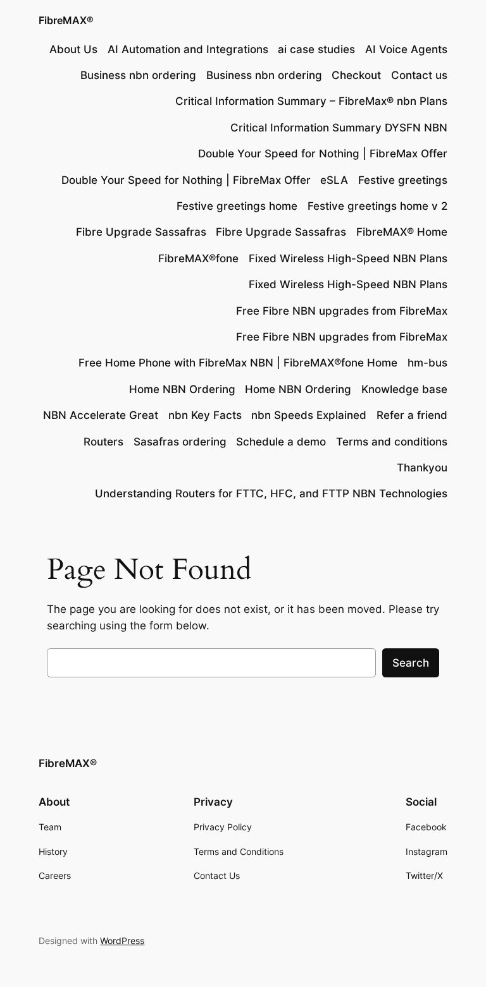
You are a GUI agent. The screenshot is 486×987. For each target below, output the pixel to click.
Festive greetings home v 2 (377, 206)
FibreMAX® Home (401, 232)
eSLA (334, 180)
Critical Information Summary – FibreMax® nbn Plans (311, 101)
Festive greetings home (237, 206)
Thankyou (422, 467)
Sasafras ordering (180, 441)
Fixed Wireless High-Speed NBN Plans (348, 258)
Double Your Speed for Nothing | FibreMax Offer (322, 153)
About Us (73, 49)
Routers (103, 441)
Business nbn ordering (138, 75)
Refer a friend (412, 415)
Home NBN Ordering (182, 389)
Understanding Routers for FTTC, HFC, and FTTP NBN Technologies (271, 493)
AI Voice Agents (406, 49)
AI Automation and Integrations (188, 49)
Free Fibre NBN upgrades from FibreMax (341, 311)
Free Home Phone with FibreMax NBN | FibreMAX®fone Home (237, 362)
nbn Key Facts (205, 415)
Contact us (419, 75)
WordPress (122, 940)
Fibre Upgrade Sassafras (141, 232)
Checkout (356, 75)
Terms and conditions (391, 441)
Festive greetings (402, 180)
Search (410, 663)
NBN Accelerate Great (100, 415)
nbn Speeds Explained (308, 415)
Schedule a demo (281, 441)
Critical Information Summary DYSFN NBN (338, 127)
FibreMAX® (66, 20)
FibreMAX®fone (198, 258)
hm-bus (427, 362)
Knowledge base (404, 389)
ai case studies (316, 49)
